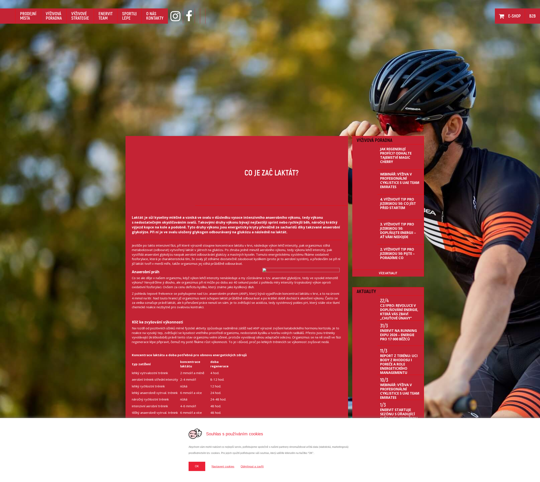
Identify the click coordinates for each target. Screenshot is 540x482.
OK (197, 466)
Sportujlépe (129, 16)
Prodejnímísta (28, 16)
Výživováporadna (54, 16)
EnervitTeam (106, 16)
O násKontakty (154, 16)
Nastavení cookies (223, 466)
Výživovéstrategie (80, 16)
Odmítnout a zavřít (252, 466)
